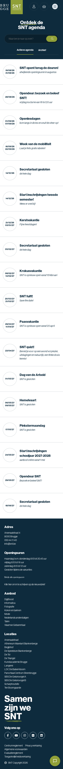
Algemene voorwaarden (15, 749)
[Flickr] (33, 735)
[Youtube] (16, 735)
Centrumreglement (13, 745)
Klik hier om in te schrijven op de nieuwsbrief (24, 584)
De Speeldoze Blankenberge (18, 650)
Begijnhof (8, 647)
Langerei (8, 665)
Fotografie (9, 606)
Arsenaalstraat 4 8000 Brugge (12, 534)
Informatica (9, 603)
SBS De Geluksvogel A (15, 676)
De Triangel (9, 658)
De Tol (7, 654)
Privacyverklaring (33, 745)
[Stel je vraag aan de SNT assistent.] (55, 761)
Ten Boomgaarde (12, 687)
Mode (7, 614)
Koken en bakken (12, 610)
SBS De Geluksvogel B (15, 680)
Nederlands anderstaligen (16, 617)
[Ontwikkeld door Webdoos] (5, 762)
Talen (6, 621)
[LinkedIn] (41, 735)
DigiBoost (9, 599)
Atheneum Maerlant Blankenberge (21, 643)
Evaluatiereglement (13, 752)
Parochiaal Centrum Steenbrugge (20, 673)
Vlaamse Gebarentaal (14, 625)
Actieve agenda (25, 49)
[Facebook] (7, 735)
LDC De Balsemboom (14, 669)
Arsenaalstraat (11, 639)
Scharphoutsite (11, 684)
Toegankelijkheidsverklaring (17, 756)
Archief (42, 50)
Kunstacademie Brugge (15, 661)
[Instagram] (24, 735)
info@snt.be (10, 543)
